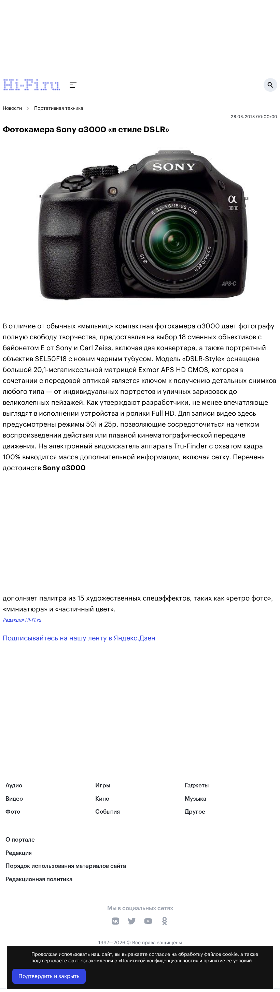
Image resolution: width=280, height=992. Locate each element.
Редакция (18, 853)
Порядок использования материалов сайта (65, 866)
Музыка (195, 799)
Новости (12, 108)
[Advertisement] (140, 535)
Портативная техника (58, 108)
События (107, 812)
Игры (102, 785)
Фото (12, 812)
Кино (102, 799)
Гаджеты (197, 785)
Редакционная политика (38, 879)
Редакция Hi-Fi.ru (22, 620)
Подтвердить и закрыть (49, 976)
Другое (195, 812)
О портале (20, 840)
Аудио (13, 785)
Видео (14, 799)
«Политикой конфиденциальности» (158, 961)
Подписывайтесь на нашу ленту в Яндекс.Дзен (79, 638)
